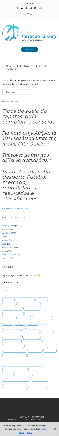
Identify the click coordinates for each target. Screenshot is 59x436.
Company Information (32, 417)
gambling (6, 233)
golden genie (12, 337)
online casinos (13, 346)
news (4, 251)
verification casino (15, 379)
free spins (10, 323)
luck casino (31, 337)
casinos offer (12, 309)
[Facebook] (17, 8)
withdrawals (37, 388)
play (7, 355)
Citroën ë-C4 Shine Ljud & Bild (15, 208)
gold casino (31, 332)
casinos (9, 304)
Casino (5, 229)
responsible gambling (17, 365)
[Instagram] (31, 8)
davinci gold (34, 313)
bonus (8, 299)
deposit (9, 318)
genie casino (12, 332)
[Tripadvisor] (41, 8)
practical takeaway (16, 360)
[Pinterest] (35, 8)
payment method (36, 346)
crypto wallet (13, 313)
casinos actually (28, 304)
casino (41, 299)
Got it (29, 432)
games (19, 327)
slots (38, 365)
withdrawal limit (15, 388)
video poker (40, 383)
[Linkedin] (22, 8)
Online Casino (8, 247)
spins (8, 374)
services (5, 258)
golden (47, 332)
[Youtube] (26, 8)
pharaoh (35, 351)
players (20, 355)
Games (5, 240)
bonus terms (25, 299)
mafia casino (12, 341)
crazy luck (32, 309)
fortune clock (42, 318)
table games (23, 374)
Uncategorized (8, 225)
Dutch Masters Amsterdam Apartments (28, 420)
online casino (32, 341)
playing (34, 355)
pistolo (50, 351)
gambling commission (34, 323)
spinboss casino (40, 369)
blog (4, 244)
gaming (33, 327)
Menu (29, 49)
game (8, 327)
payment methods (15, 351)
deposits (24, 318)
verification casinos (16, 383)
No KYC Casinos (9, 254)
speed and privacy (15, 369)
